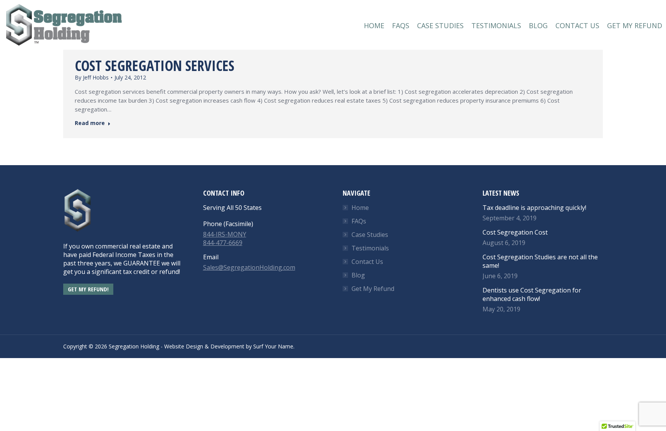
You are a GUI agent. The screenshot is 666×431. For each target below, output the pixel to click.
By (92, 77)
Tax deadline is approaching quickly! (534, 207)
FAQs (359, 221)
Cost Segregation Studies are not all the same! (540, 261)
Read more (90, 123)
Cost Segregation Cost (515, 232)
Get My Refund (373, 288)
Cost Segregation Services (154, 65)
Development (227, 346)
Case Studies (370, 234)
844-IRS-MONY (224, 234)
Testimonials (370, 248)
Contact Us (367, 261)
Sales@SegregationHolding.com (249, 267)
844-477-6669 (222, 242)
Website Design (183, 346)
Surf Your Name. (273, 346)
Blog (358, 275)
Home (360, 207)
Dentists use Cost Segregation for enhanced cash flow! (532, 294)
